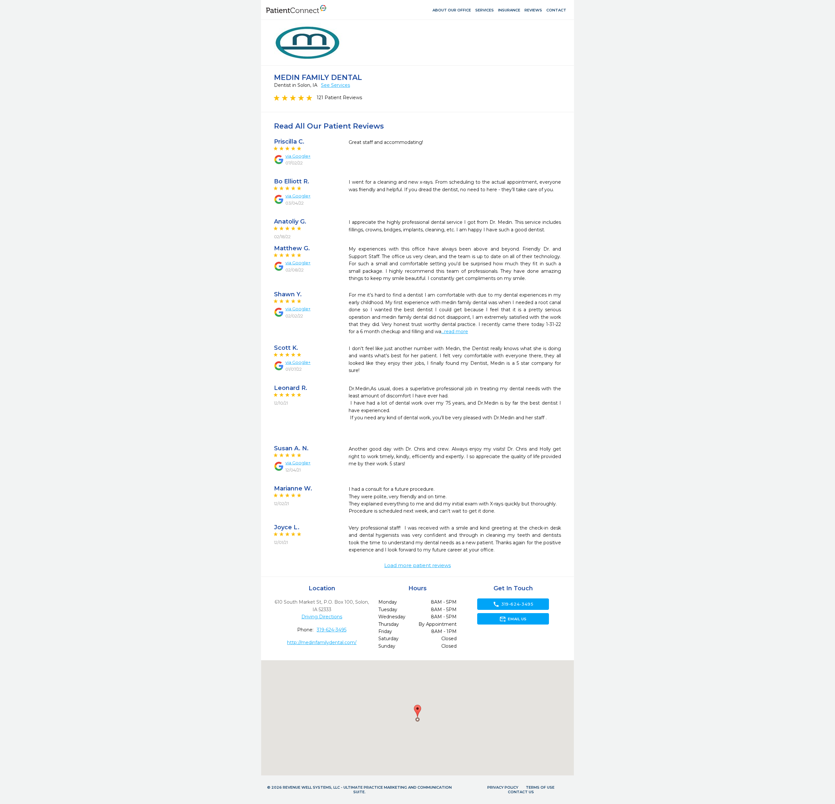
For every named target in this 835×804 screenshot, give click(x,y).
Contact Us (521, 792)
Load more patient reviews (417, 565)
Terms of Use (540, 787)
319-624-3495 (331, 630)
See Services (335, 85)
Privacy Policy (502, 787)
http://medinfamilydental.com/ (322, 642)
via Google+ (298, 156)
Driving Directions (321, 617)
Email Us (512, 619)
